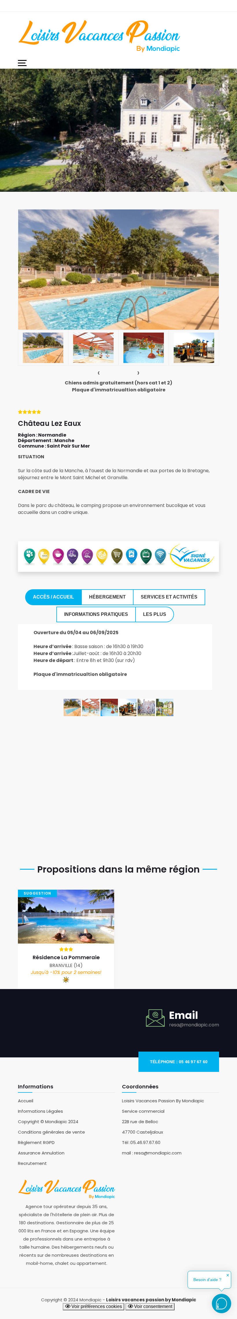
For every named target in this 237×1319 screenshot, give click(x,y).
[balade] (146, 707)
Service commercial (143, 1111)
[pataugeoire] (109, 707)
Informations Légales (40, 1111)
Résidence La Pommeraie (66, 957)
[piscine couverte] (90, 707)
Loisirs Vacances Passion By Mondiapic (163, 1101)
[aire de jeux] (127, 707)
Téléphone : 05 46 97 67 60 (179, 1061)
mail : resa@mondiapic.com (152, 1153)
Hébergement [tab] (107, 596)
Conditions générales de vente (51, 1132)
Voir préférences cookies (96, 1306)
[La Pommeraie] (66, 916)
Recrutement (32, 1163)
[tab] (43, 347)
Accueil (25, 1101)
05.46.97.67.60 (145, 1142)
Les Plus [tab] (154, 614)
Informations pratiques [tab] (96, 614)
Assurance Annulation (41, 1153)
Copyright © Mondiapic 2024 (48, 1122)
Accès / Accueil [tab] (53, 596)
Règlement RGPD (36, 1142)
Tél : (126, 1142)
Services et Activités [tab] (169, 596)
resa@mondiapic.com (194, 1024)
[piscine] (72, 707)
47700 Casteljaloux (142, 1132)
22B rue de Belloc (140, 1122)
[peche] (164, 707)
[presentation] (98, 373)
